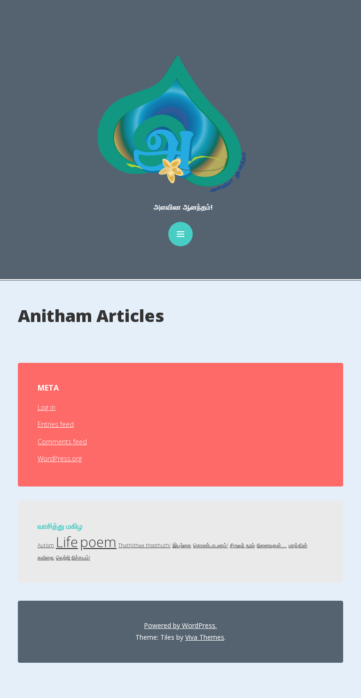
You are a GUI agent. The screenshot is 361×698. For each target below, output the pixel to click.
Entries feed (56, 424)
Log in (46, 407)
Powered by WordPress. (180, 625)
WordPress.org (60, 458)
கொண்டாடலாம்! (210, 545)
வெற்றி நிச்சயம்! (73, 557)
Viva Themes (204, 637)
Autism (46, 545)
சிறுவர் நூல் (242, 545)
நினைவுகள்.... (272, 545)
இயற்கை (182, 545)
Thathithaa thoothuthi (144, 545)
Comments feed (62, 441)
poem (98, 542)
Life (67, 542)
